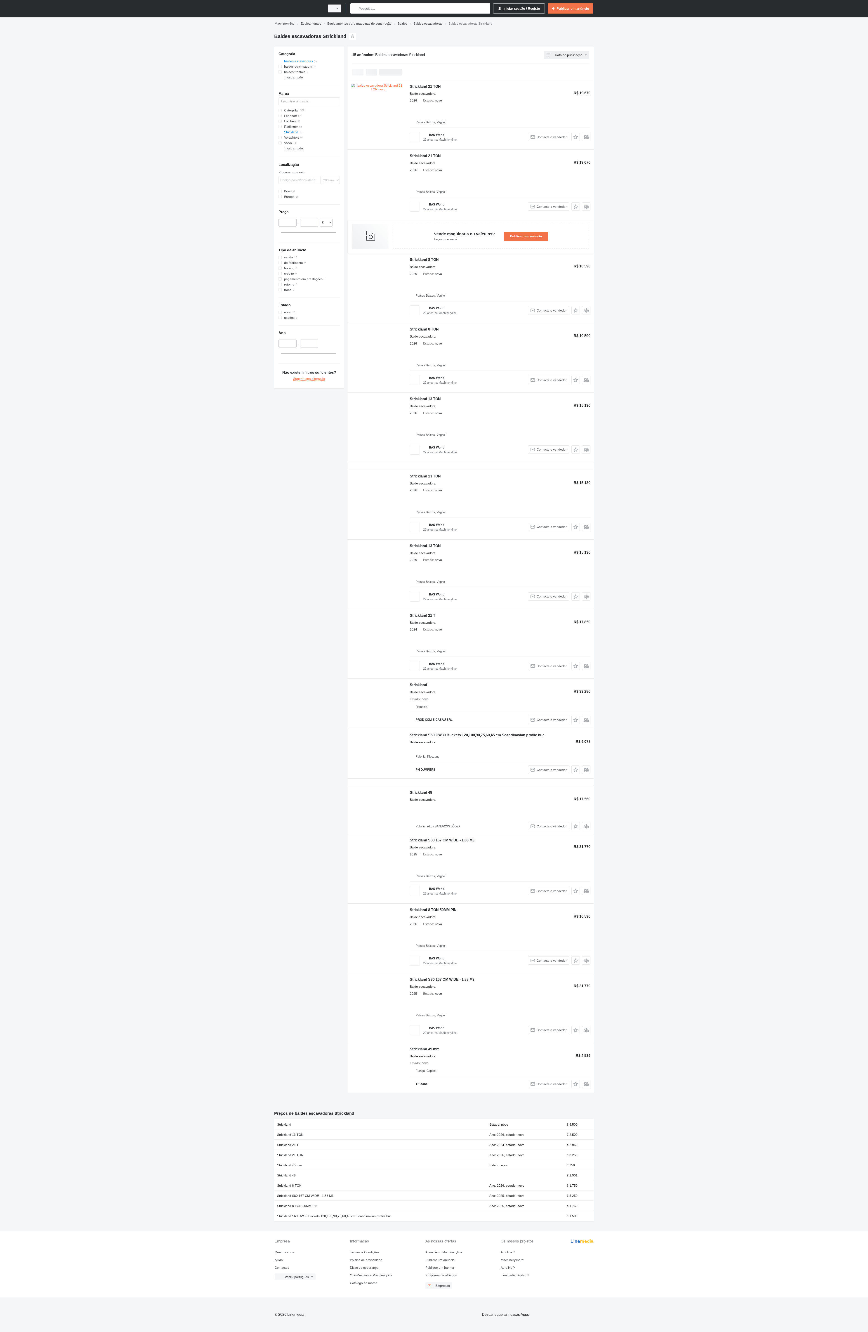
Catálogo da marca (363, 1283)
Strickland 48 (421, 792)
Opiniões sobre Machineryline (371, 1275)
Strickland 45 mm (424, 1049)
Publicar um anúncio (526, 236)
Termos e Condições (364, 1252)
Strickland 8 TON (424, 260)
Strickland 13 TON (425, 399)
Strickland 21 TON (425, 86)
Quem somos (284, 1252)
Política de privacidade (366, 1260)
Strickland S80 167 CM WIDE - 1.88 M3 (442, 840)
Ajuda (279, 1260)
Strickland (418, 685)
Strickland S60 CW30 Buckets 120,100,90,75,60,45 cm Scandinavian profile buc (477, 735)
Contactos (282, 1267)
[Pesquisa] (355, 8)
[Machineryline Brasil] (298, 8)
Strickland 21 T (422, 615)
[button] (575, 137)
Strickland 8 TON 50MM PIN (433, 910)
